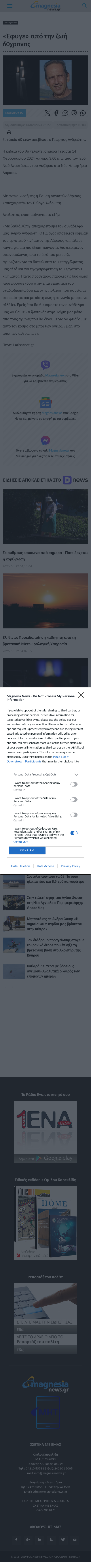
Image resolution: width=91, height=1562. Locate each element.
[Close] (82, 696)
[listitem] (45, 774)
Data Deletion (20, 866)
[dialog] (45, 781)
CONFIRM (27, 850)
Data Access (45, 866)
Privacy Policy (70, 866)
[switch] (74, 784)
